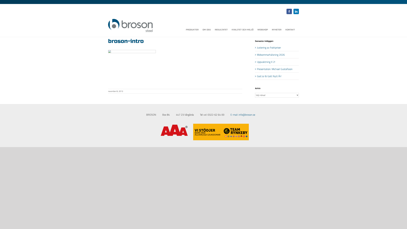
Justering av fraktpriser (269, 47)
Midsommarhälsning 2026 (271, 55)
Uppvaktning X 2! (266, 62)
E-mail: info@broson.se (243, 115)
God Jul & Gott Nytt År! (269, 76)
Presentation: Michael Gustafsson (275, 69)
